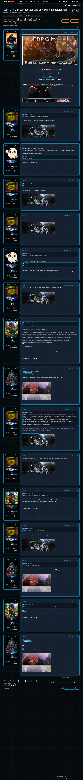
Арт (39, 2)
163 (5, 23)
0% (8, 52)
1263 (15, 389)
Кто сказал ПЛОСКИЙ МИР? (29, 358)
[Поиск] (59, 1)
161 (35, 19)
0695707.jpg (27, 649)
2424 (24, 409)
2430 (24, 637)
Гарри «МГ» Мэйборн (55, 85)
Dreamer (7, 110)
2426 (24, 490)
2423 (24, 369)
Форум (21, 2)
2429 (24, 601)
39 (15, 171)
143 (16, 134)
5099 (15, 130)
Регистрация (75, 2)
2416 (24, 111)
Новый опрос (75, 21)
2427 (24, 525)
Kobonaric (8, 319)
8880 (15, 52)
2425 (24, 455)
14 (15, 393)
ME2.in (52, 84)
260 (16, 56)
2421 (24, 285)
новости (49, 79)
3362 (15, 167)
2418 (24, 181)
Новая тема (65, 21)
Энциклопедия (30, 2)
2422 (24, 320)
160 (30, 19)
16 (15, 345)
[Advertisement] (61, 693)
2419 (24, 215)
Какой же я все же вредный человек (32, 218)
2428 (24, 560)
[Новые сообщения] (73, 10)
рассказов (60, 84)
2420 (24, 250)
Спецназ (7, 368)
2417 (24, 146)
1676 (15, 341)
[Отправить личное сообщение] (17, 31)
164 (10, 23)
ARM (16, 25)
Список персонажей (33, 85)
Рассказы (46, 2)
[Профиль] (15, 31)
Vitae (6, 145)
